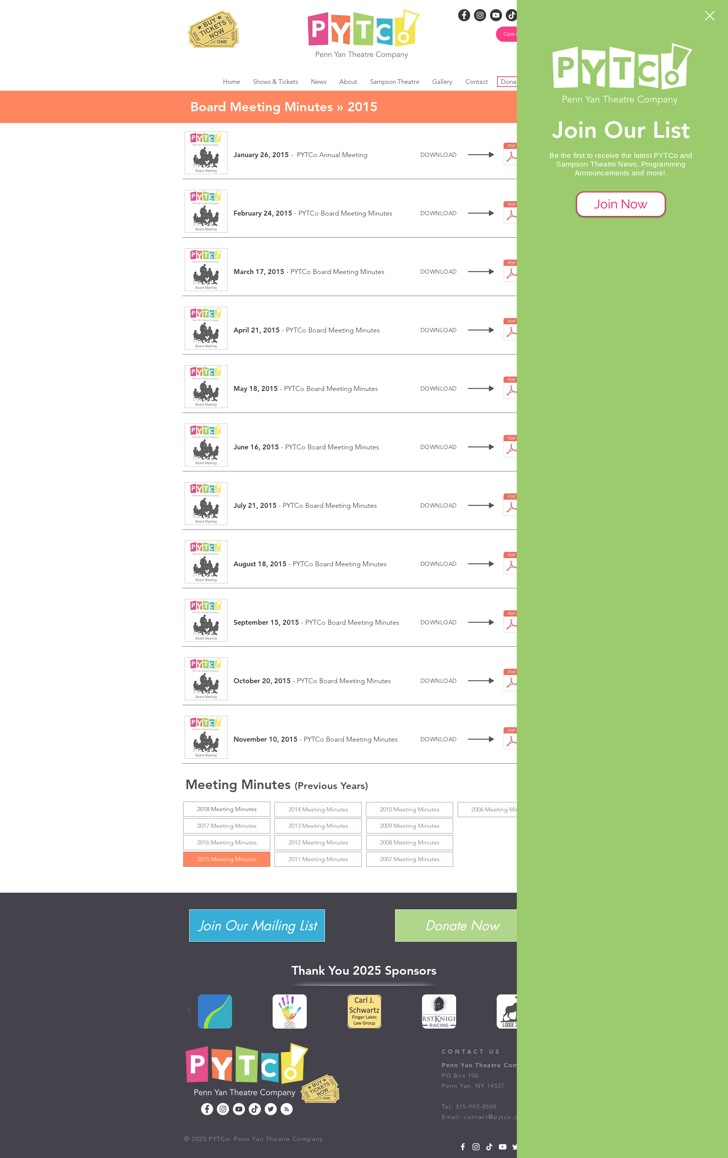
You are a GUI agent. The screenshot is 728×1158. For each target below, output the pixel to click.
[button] (710, 16)
